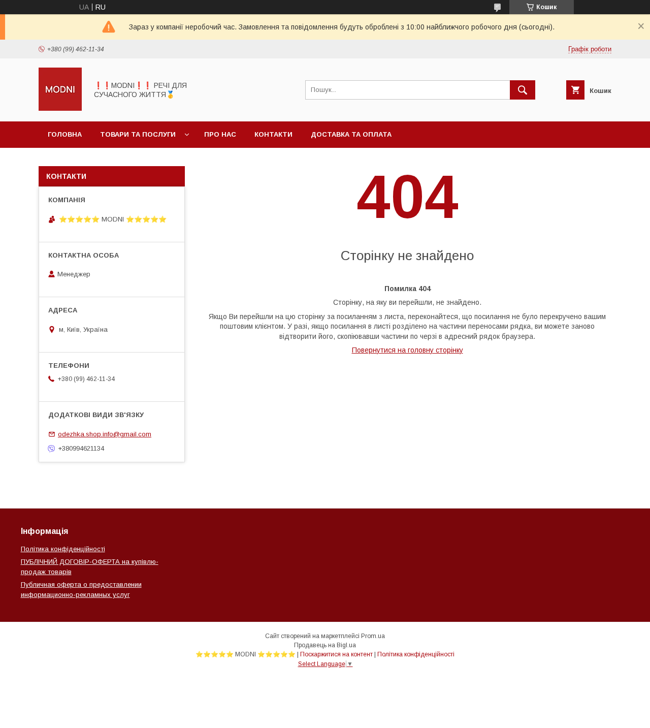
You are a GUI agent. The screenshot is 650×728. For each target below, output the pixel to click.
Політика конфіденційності (63, 549)
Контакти (273, 134)
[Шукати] (522, 90)
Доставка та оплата (351, 134)
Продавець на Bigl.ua (325, 645)
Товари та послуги (138, 134)
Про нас (220, 134)
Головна (65, 134)
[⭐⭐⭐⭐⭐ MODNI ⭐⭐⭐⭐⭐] (60, 108)
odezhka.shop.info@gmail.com (104, 434)
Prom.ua (373, 636)
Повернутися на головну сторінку (407, 350)
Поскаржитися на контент (336, 654)
